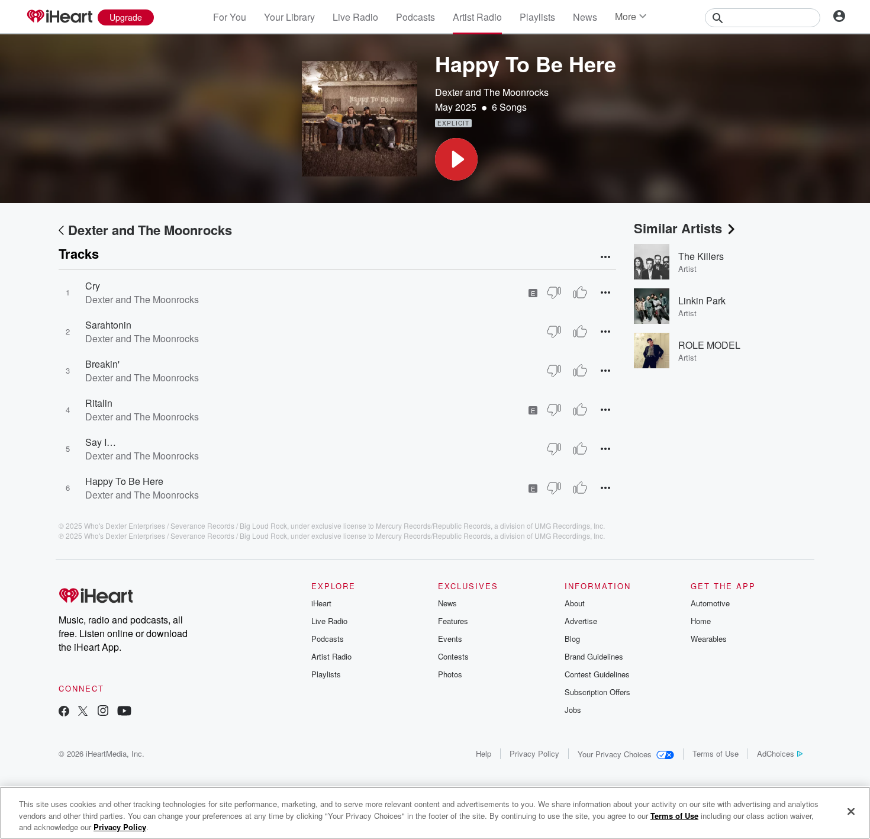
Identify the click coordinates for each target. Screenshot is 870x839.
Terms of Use (715, 753)
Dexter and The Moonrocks (492, 92)
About (575, 603)
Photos (450, 674)
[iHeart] (59, 17)
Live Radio (355, 17)
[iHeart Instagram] (103, 712)
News (585, 17)
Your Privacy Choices (615, 754)
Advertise (581, 620)
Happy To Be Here (124, 481)
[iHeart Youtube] (124, 712)
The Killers (701, 256)
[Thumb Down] (554, 292)
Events (450, 638)
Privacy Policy (534, 753)
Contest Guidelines (597, 674)
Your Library (289, 17)
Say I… (100, 442)
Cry (92, 285)
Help (483, 753)
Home (701, 620)
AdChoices (775, 753)
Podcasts (415, 17)
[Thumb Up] (580, 292)
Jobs (573, 709)
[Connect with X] (83, 712)
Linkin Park (702, 300)
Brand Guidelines (594, 656)
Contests (453, 656)
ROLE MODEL (709, 345)
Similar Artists (678, 227)
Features (453, 620)
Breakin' (102, 364)
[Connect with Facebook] (64, 712)
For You (229, 17)
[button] (456, 159)
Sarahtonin (108, 325)
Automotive (710, 603)
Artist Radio (477, 17)
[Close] (851, 811)
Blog (572, 638)
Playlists (537, 17)
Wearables (709, 638)
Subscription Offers (597, 691)
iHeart (321, 603)
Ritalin (98, 403)
